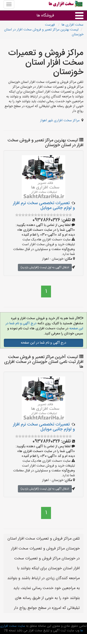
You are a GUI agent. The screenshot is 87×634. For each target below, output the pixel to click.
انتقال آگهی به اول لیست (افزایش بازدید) (45, 267)
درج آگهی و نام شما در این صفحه (43, 343)
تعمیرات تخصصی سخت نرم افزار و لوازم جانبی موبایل (44, 206)
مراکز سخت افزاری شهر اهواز (60, 120)
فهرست (50, 25)
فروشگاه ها (45, 15)
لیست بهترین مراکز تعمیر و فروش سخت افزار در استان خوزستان (43, 32)
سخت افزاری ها (72, 25)
